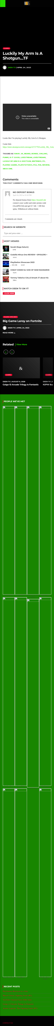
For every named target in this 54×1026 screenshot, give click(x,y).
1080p (17, 154)
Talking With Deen (10, 317)
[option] (20, 87)
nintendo (36, 161)
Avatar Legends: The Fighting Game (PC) (20, 1008)
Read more (8, 333)
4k (22, 154)
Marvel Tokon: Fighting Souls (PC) (17, 996)
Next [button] (52, 87)
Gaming (6, 48)
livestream (26, 157)
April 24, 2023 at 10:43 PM (22, 195)
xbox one (7, 169)
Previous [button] (2, 87)
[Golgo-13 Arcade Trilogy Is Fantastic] (20, 87)
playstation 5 (25, 165)
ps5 (39, 165)
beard (27, 154)
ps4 (35, 165)
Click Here (9, 293)
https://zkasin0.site (39, 200)
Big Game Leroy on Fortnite (22, 321)
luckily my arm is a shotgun (17, 161)
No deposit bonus (23, 192)
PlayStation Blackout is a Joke (15, 991)
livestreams (39, 157)
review (45, 165)
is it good (15, 157)
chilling (43, 154)
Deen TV (12, 67)
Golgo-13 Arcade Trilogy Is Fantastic (21, 385)
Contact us (8, 1023)
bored (35, 154)
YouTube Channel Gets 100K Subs (17, 1000)
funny (6, 157)
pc (43, 161)
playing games (10, 165)
